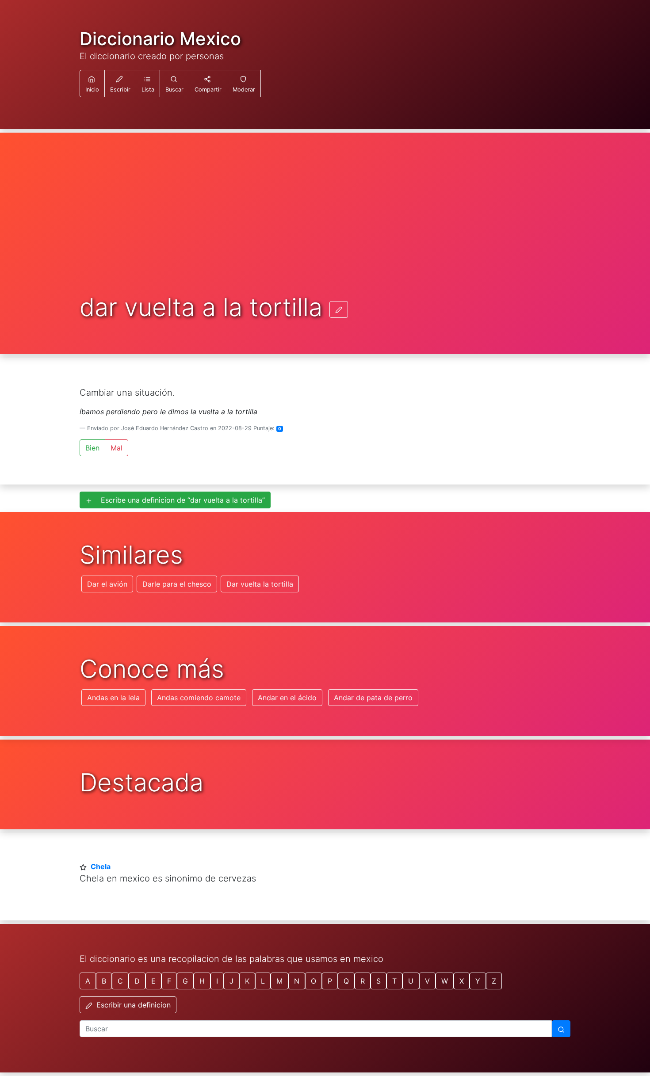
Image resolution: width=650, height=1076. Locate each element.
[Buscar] (561, 1028)
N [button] (296, 981)
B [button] (104, 981)
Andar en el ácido (287, 697)
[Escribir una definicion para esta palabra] (338, 309)
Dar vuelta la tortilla (259, 584)
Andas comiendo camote (199, 697)
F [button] (169, 981)
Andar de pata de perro (373, 697)
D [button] (137, 981)
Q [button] (346, 981)
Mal (116, 447)
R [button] (362, 981)
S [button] (378, 981)
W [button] (444, 981)
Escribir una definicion (132, 1004)
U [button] (410, 981)
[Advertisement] (325, 227)
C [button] (120, 981)
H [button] (202, 981)
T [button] (394, 981)
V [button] (427, 981)
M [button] (279, 981)
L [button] (263, 981)
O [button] (313, 981)
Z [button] (494, 981)
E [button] (153, 981)
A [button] (87, 981)
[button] (148, 83)
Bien (92, 447)
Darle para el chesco (176, 584)
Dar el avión (107, 584)
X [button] (461, 981)
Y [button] (477, 981)
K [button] (247, 981)
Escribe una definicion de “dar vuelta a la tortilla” (179, 500)
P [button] (330, 981)
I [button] (217, 981)
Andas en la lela (113, 697)
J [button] (231, 981)
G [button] (185, 981)
